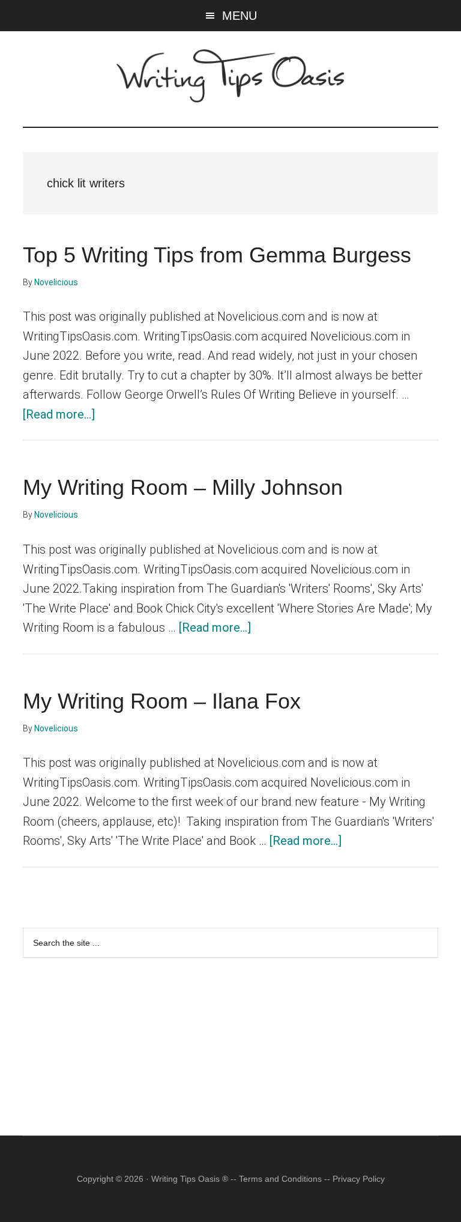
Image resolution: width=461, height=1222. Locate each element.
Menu (239, 15)
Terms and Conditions (280, 1179)
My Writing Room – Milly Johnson (183, 487)
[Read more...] (59, 414)
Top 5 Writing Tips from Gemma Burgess (217, 255)
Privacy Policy (359, 1179)
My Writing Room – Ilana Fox (162, 701)
